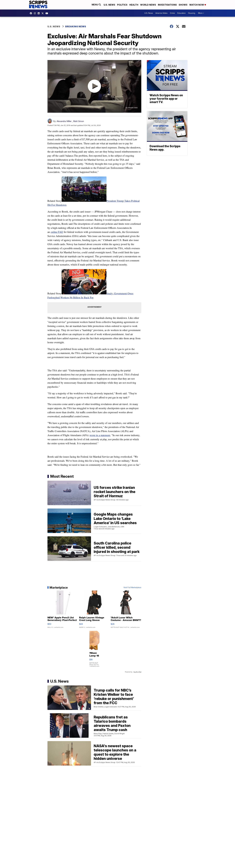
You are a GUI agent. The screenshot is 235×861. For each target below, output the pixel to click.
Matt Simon (78, 121)
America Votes (161, 13)
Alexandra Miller (64, 121)
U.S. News (109, 4)
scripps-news (39, 13)
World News (148, 4)
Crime (172, 13)
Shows (183, 4)
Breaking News (75, 26)
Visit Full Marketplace (132, 587)
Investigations (167, 4)
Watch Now (197, 4)
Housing (191, 13)
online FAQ (57, 232)
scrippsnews (31, 13)
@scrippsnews (47, 13)
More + (201, 13)
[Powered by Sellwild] (137, 672)
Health (133, 4)
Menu (95, 5)
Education (181, 13)
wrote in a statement (99, 435)
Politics (122, 4)
